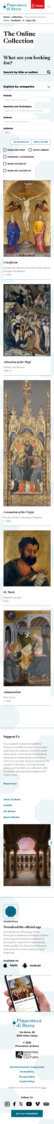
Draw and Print (16, 150)
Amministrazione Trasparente (27, 1067)
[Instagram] (7, 1104)
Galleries (8, 128)
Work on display (16, 163)
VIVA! (43, 1088)
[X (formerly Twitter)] (21, 1104)
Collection (17, 17)
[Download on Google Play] (31, 965)
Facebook (16, 20)
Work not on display (19, 170)
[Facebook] (14, 1104)
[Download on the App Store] (10, 965)
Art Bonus (9, 811)
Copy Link (31, 20)
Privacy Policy (27, 1076)
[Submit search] (49, 72)
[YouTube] (29, 1104)
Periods (7, 95)
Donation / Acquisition (20, 156)
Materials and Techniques (17, 106)
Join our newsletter (27, 1113)
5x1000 (7, 805)
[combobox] (27, 99)
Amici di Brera (12, 799)
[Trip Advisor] (46, 1104)
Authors (7, 117)
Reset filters (41, 141)
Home (6, 17)
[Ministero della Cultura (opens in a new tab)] (27, 1054)
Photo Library (41, 150)
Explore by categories (18, 86)
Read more (10, 783)
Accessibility (27, 1071)
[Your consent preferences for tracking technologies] (51, 843)
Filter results (21, 141)
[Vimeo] (37, 1104)
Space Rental (11, 817)
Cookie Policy (27, 1081)
